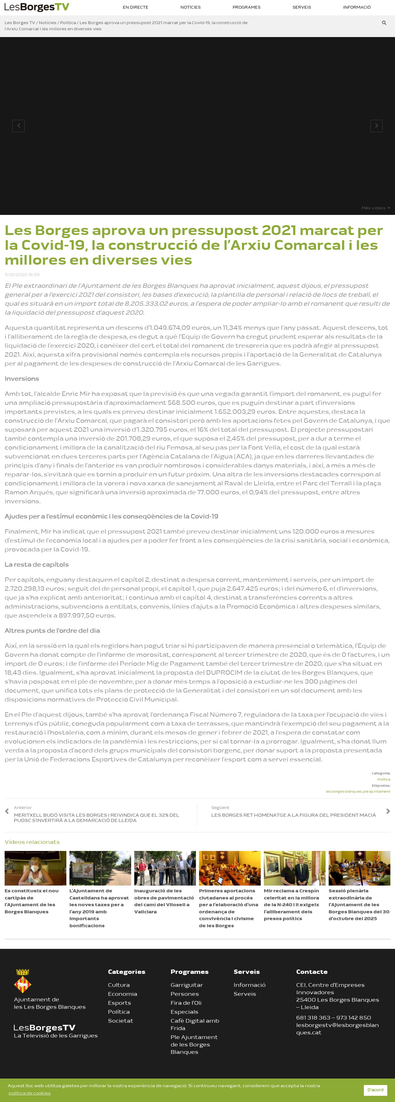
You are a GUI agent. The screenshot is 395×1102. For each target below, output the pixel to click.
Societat (120, 1021)
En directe (135, 8)
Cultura (119, 985)
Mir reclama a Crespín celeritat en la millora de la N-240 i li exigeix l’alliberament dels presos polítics (291, 905)
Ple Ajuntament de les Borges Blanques (194, 1045)
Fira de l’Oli (186, 1003)
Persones (185, 994)
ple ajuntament (376, 792)
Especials (184, 1012)
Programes (246, 8)
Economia (122, 994)
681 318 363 (313, 1018)
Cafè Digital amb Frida (195, 1025)
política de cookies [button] (30, 1093)
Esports (119, 1003)
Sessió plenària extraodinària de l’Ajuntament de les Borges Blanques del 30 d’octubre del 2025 (359, 905)
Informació (357, 8)
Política (383, 779)
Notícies (191, 8)
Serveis (302, 8)
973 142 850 (353, 1018)
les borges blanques (344, 792)
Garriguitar (187, 985)
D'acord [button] (376, 1090)
